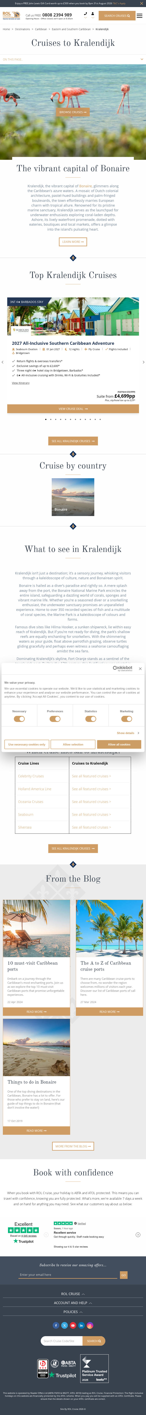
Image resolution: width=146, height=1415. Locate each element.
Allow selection (73, 744)
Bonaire (85, 186)
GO (123, 1275)
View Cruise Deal (71, 409)
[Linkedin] (81, 1325)
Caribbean (41, 29)
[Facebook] (56, 1325)
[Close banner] (140, 668)
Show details (125, 733)
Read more (35, 1012)
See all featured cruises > (91, 776)
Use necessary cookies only (26, 744)
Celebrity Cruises (31, 776)
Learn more (71, 242)
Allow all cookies (119, 744)
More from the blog (71, 1146)
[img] (73, 316)
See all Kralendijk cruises (71, 441)
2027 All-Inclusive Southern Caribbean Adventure (63, 343)
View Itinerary (20, 383)
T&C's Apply (119, 3)
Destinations (22, 29)
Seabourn (25, 814)
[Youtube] (73, 1325)
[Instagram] (90, 1325)
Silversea (25, 827)
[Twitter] (64, 1325)
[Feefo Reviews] (94, 1368)
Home (6, 29)
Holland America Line (34, 789)
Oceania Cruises (30, 801)
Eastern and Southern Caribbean (71, 29)
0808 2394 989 (57, 15)
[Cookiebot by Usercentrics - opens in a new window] (115, 669)
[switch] (55, 719)
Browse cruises (71, 112)
